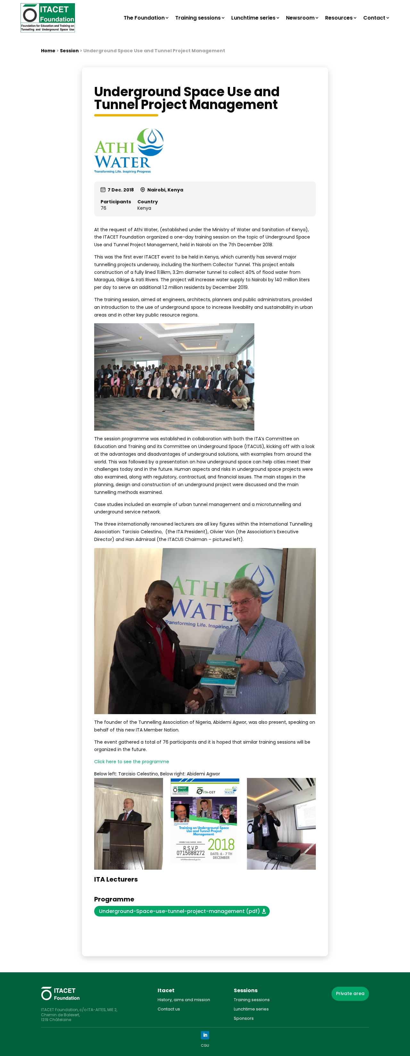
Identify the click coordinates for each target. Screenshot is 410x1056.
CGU (205, 1045)
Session (69, 50)
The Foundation (144, 17)
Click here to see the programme (131, 761)
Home (48, 50)
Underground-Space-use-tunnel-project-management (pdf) (179, 911)
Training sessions (198, 17)
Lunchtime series (253, 17)
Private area (350, 993)
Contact (374, 17)
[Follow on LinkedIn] (205, 1035)
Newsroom (300, 17)
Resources (339, 17)
